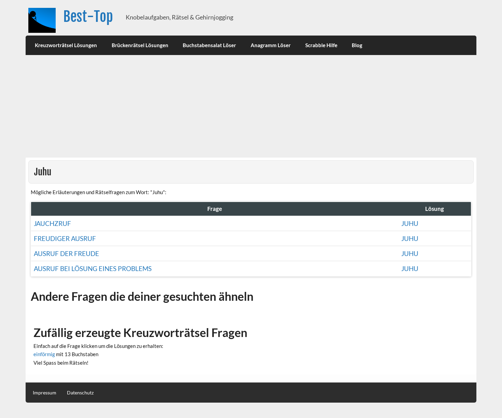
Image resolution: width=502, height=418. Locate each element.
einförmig (44, 354)
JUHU (409, 268)
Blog (357, 45)
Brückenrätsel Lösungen (140, 45)
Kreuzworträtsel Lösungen (66, 45)
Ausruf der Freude (66, 253)
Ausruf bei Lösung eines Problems (93, 268)
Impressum (44, 392)
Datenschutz (80, 392)
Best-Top (88, 16)
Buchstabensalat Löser (209, 45)
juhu (409, 238)
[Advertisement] (251, 106)
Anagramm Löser (271, 45)
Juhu (409, 223)
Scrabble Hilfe (321, 45)
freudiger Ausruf (65, 238)
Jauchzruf (52, 223)
